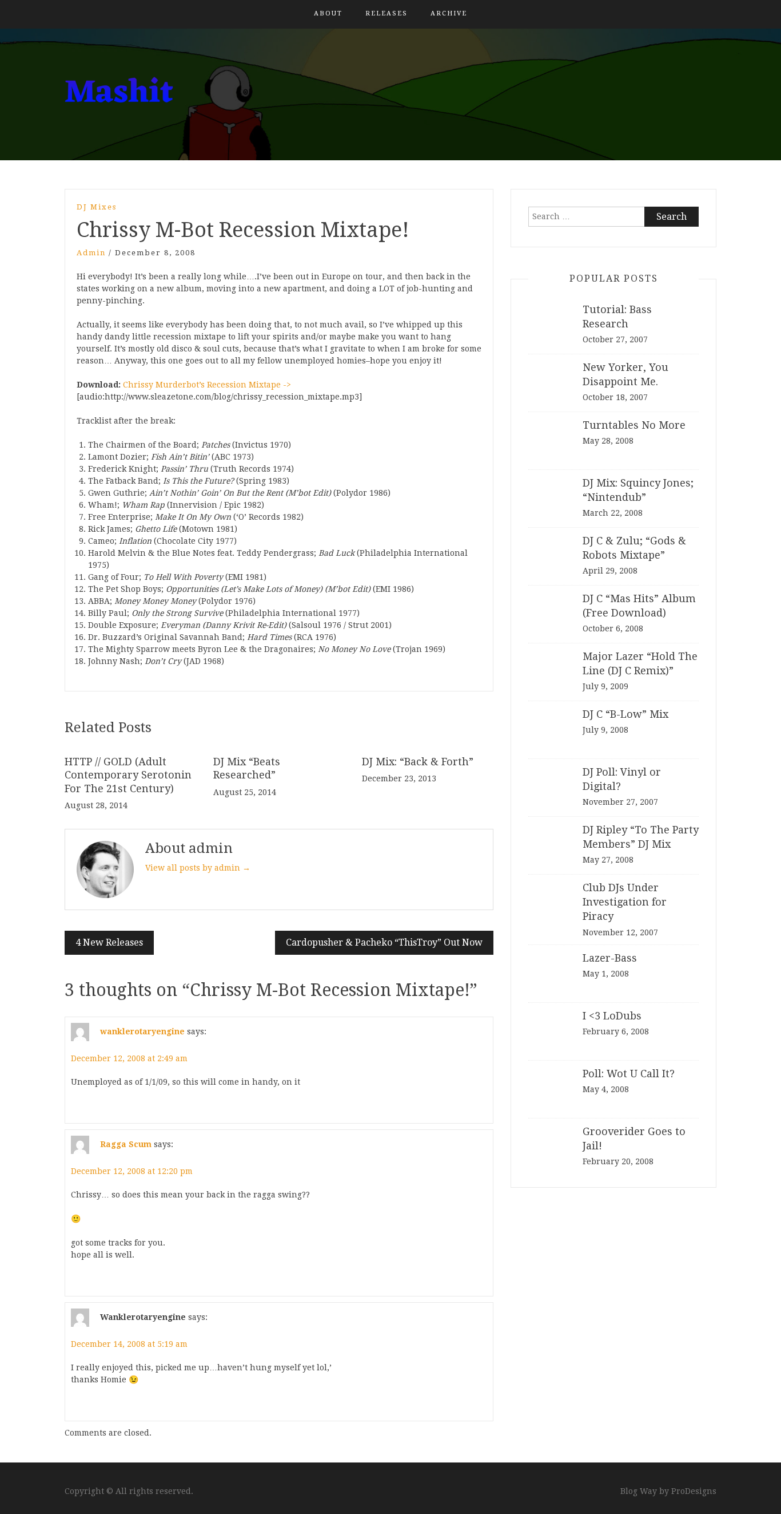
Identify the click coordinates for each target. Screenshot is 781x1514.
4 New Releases (109, 942)
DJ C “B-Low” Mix (625, 714)
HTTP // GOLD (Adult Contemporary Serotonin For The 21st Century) (128, 775)
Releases (386, 13)
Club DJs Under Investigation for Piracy (625, 901)
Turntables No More (634, 425)
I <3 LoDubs (612, 1016)
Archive (449, 13)
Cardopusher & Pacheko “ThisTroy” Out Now (384, 942)
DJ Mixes (97, 207)
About (328, 13)
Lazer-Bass (610, 958)
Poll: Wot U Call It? (629, 1074)
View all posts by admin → (197, 867)
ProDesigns (693, 1491)
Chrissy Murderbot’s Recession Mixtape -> (207, 384)
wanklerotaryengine (142, 1031)
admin (91, 252)
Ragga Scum (126, 1144)
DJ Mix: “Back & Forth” (417, 762)
